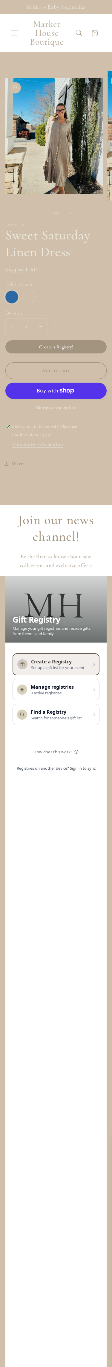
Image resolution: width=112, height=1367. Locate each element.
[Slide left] (41, 212)
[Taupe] (29, 297)
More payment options (56, 407)
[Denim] (11, 297)
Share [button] (17, 463)
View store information (37, 444)
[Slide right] (70, 212)
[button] (14, 33)
